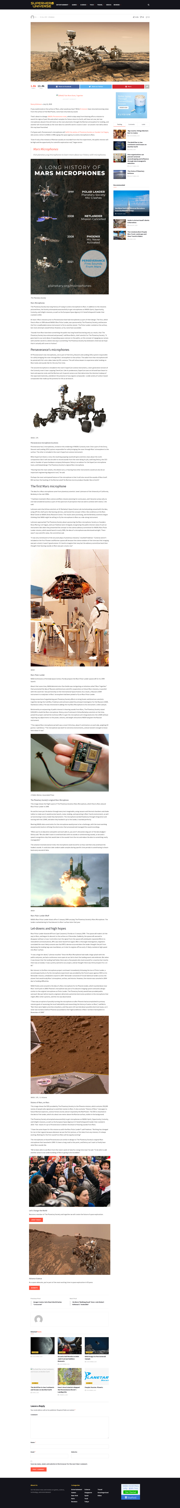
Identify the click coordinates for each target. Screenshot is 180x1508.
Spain (86, 1496)
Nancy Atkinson (36, 104)
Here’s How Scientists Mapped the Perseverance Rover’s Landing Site (69, 1389)
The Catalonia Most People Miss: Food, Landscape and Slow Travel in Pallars (137, 234)
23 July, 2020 (43, 17)
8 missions (84, 109)
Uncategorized (103, 1493)
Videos (108, 5)
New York (74, 1496)
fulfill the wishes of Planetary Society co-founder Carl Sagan (86, 132)
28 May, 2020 (35, 1392)
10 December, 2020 (37, 1356)
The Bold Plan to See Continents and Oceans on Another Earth (137, 144)
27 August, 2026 (121, 214)
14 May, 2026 (132, 239)
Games (74, 5)
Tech (92, 5)
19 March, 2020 (63, 1395)
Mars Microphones (45, 149)
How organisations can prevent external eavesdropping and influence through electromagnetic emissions (138, 159)
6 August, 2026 (133, 225)
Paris (73, 1499)
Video (100, 1496)
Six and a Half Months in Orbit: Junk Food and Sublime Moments (68, 1358)
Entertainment (62, 5)
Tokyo (86, 1502)
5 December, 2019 (91, 1390)
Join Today (36, 1220)
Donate (34, 1288)
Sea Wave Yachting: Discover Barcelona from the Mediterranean (130, 209)
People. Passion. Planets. (94, 1387)
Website (74, 1452)
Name (33, 1442)
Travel (100, 5)
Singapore (88, 1493)
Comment (34, 1415)
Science (83, 5)
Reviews (117, 5)
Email (33, 1452)
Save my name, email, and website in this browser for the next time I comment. (59, 1464)
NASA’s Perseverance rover (57, 116)
